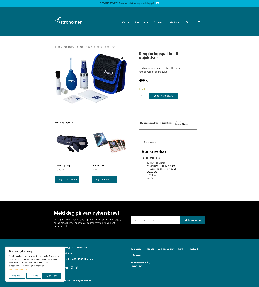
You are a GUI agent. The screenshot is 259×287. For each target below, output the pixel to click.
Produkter (140, 22)
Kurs (124, 22)
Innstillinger (17, 276)
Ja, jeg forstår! (51, 276)
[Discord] (72, 267)
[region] (35, 264)
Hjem (58, 46)
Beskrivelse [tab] (149, 142)
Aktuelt (194, 249)
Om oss (137, 255)
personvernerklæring (18, 269)
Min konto (175, 22)
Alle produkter (166, 249)
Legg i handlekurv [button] (67, 179)
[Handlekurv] (198, 22)
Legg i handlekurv (163, 95)
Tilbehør (79, 46)
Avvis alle (34, 276)
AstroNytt (159, 22)
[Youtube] (67, 267)
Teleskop (136, 249)
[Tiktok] (77, 267)
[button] (187, 22)
